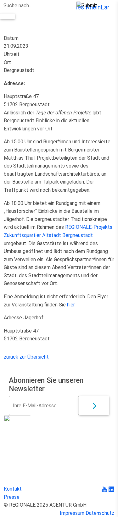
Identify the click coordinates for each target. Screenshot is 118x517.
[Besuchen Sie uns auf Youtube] (105, 489)
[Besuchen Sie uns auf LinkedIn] (111, 489)
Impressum (72, 513)
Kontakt (13, 489)
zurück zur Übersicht (26, 357)
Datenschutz (100, 513)
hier (71, 305)
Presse (12, 497)
